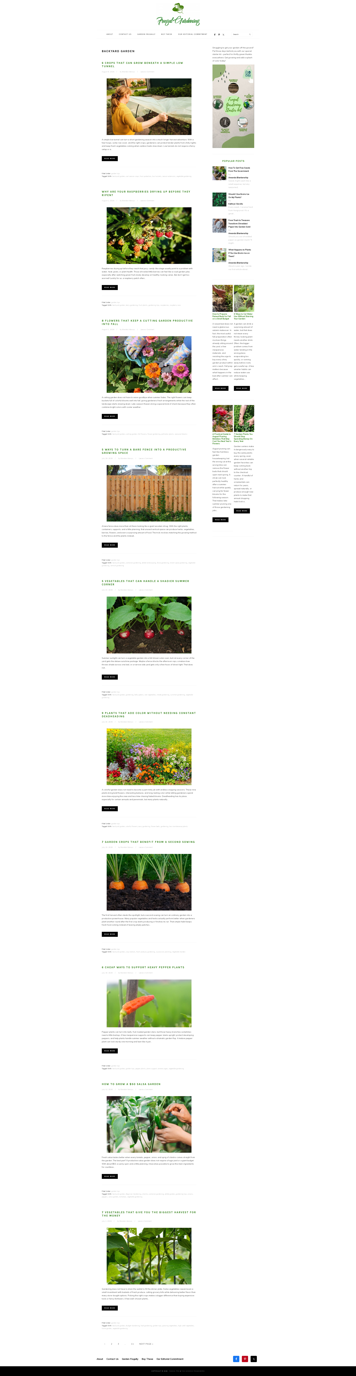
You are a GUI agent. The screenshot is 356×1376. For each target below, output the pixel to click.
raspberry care (175, 305)
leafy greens (139, 695)
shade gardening (163, 695)
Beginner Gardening (133, 1194)
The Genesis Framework (193, 1371)
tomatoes (122, 1197)
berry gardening (132, 305)
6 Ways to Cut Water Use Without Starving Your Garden (243, 316)
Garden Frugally (130, 1359)
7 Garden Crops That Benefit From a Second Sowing (148, 842)
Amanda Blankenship (238, 177)
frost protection (145, 176)
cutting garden (131, 434)
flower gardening (154, 434)
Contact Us (113, 1359)
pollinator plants (167, 434)
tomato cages (163, 1069)
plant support (152, 1069)
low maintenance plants (178, 826)
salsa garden (113, 1197)
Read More (109, 158)
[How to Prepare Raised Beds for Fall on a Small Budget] (222, 311)
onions (190, 1194)
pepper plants (140, 1069)
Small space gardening (178, 563)
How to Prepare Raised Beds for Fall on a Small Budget (221, 316)
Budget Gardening (133, 1326)
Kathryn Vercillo (235, 204)
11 (132, 1344)
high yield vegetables (186, 1326)
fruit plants (143, 305)
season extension (168, 176)
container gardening (133, 563)
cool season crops (132, 176)
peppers (105, 1197)
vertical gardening (117, 566)
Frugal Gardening (178, 14)
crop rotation (130, 952)
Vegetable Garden (178, 952)
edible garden (170, 1194)
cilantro (145, 1194)
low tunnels (156, 176)
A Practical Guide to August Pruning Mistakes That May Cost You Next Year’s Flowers (221, 439)
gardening (130, 695)
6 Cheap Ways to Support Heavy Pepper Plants (143, 967)
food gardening (146, 1326)
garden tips (115, 173)
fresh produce (141, 952)
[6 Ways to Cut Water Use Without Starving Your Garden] (244, 311)
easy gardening (144, 826)
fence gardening (163, 563)
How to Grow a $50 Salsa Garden (131, 1084)
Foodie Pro (174, 1371)
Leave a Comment (147, 72)
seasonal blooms (181, 434)
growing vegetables (169, 1326)
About (100, 1359)
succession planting (163, 952)
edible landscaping (149, 563)
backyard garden (119, 176)
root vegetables (150, 695)
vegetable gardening (183, 176)
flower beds (155, 826)
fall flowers (142, 434)
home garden (107, 1328)
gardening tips (154, 305)
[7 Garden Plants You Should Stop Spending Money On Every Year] (244, 431)
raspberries (164, 305)
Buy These (147, 1359)
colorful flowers (132, 826)
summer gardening (177, 695)
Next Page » (146, 1344)
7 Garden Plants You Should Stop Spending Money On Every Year (243, 437)
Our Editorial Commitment (170, 1359)
